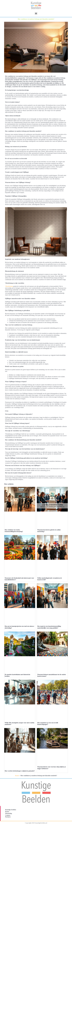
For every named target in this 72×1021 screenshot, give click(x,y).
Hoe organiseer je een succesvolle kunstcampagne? (47, 723)
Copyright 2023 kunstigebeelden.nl (36, 823)
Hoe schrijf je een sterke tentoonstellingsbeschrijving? (14, 530)
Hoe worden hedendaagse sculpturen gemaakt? (20, 771)
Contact (7, 815)
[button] (36, 13)
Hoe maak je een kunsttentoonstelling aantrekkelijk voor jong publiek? (49, 627)
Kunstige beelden (10, 809)
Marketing (8, 813)
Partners (8, 817)
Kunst (17, 775)
